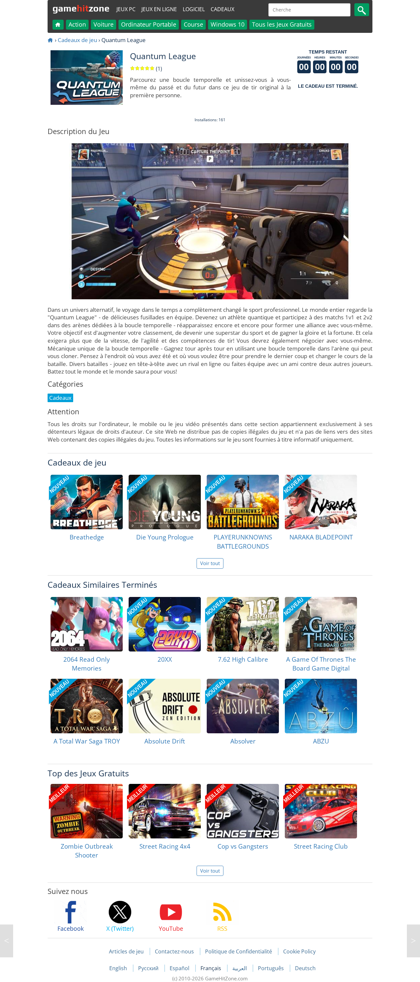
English (118, 968)
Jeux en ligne (159, 9)
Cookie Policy (299, 951)
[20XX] (165, 624)
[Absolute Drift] (165, 706)
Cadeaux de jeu (77, 40)
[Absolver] (243, 706)
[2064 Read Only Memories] (87, 624)
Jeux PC (126, 9)
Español (180, 968)
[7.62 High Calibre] (243, 624)
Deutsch (305, 968)
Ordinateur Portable (148, 24)
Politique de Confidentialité (238, 951)
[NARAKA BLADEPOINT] (321, 502)
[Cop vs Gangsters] (243, 811)
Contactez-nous (174, 951)
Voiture (104, 24)
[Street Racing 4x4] (165, 811)
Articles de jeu (126, 951)
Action (77, 24)
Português (271, 968)
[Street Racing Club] (321, 811)
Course (193, 24)
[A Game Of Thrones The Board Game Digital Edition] (321, 624)
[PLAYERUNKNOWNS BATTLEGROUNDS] (243, 502)
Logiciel (194, 9)
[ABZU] (321, 706)
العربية (240, 968)
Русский (149, 968)
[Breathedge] (87, 502)
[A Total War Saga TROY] (87, 706)
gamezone (81, 8)
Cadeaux (222, 9)
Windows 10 (227, 24)
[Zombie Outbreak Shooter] (87, 811)
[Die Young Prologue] (165, 502)
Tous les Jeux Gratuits (282, 24)
